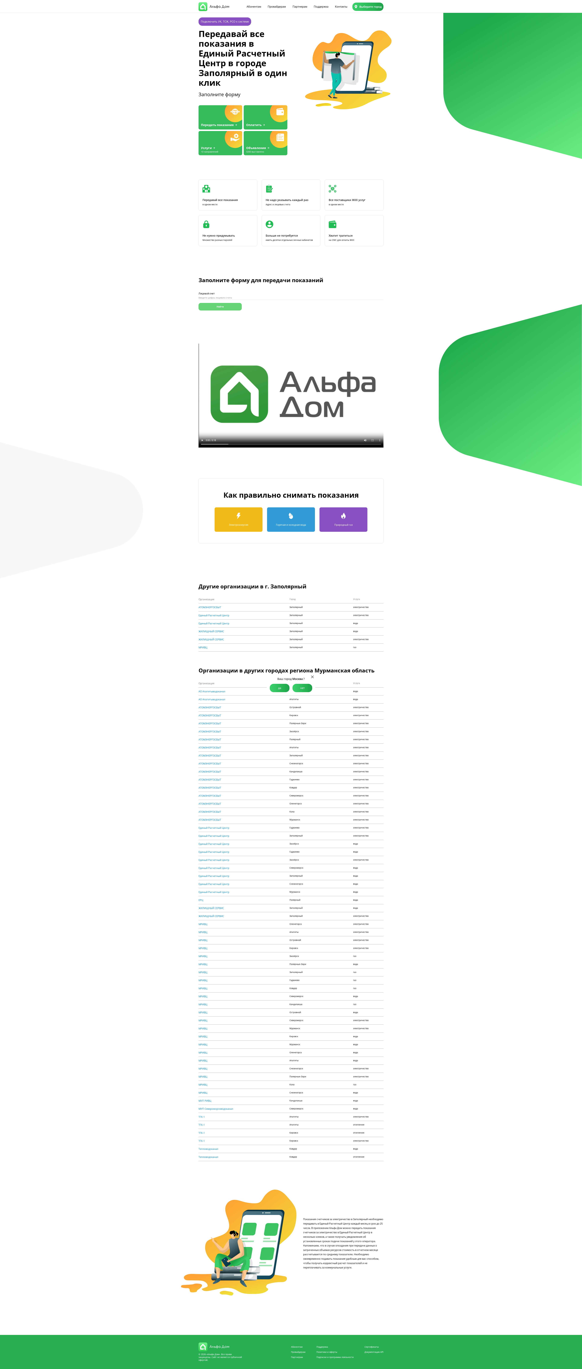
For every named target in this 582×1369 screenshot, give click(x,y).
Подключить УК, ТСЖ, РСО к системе (225, 21)
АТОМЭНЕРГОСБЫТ (210, 607)
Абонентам (254, 6)
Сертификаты (372, 1346)
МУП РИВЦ (205, 1100)
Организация (206, 599)
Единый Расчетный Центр (214, 615)
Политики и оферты (326, 1352)
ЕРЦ (201, 900)
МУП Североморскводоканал (216, 1108)
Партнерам (300, 6)
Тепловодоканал (208, 1149)
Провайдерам (277, 6)
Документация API (374, 1352)
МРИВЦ (203, 647)
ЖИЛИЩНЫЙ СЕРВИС (211, 631)
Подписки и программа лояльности (335, 1357)
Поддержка (321, 6)
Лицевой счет (207, 293)
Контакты (341, 6)
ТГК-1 (202, 1116)
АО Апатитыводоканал (212, 691)
